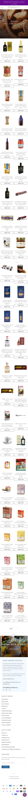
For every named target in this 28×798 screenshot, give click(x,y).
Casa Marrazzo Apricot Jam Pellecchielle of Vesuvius (7, 105)
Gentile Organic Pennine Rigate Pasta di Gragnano (7, 326)
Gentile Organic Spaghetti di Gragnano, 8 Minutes (21, 326)
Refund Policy (6, 740)
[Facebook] (3, 690)
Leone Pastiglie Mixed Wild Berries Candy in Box (7, 569)
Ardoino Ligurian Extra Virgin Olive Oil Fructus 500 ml (21, 56)
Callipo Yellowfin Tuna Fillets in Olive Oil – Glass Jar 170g (7, 81)
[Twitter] (6, 690)
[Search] (26, 7)
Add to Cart (7, 61)
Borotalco (5, 706)
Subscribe (5, 766)
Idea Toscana (5, 704)
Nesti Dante (5, 701)
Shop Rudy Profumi (14, 649)
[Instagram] (9, 690)
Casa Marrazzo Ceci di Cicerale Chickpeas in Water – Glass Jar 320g (21, 105)
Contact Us (5, 735)
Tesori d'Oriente (6, 722)
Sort (13, 634)
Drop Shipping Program (8, 747)
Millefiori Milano (6, 720)
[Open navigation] (1, 7)
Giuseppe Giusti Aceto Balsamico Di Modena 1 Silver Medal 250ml (7, 351)
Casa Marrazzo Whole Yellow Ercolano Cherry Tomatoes (7, 178)
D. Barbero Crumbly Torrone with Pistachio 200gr (7, 228)
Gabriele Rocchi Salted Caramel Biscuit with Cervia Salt (21, 277)
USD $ (13, 773)
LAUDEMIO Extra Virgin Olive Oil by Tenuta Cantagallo (21, 450)
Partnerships (5, 744)
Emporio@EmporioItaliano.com (10, 687)
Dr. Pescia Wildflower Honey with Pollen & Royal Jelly (20, 252)
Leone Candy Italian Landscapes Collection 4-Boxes (20, 474)
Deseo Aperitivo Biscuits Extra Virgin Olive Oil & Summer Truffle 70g (7, 252)
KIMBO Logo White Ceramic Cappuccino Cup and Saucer (7, 450)
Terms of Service (6, 742)
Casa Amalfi (5, 699)
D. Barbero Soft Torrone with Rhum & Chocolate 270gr (21, 228)
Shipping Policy (6, 737)
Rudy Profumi (5, 715)
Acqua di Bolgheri (7, 713)
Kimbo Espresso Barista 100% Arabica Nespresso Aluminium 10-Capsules (21, 400)
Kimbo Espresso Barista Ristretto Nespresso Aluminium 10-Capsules (7, 425)
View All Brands (6, 725)
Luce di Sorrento (6, 718)
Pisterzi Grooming (7, 711)
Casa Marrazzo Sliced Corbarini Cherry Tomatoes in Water (20, 153)
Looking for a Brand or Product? (11, 749)
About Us (4, 733)
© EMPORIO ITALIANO (14, 776)
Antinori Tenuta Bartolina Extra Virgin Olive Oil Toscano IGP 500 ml (7, 56)
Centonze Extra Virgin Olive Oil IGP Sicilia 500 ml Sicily (21, 178)
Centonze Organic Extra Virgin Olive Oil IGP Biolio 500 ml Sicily (7, 203)
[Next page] (17, 627)
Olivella (4, 708)
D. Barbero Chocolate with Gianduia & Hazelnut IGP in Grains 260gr (20, 203)
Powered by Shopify (14, 778)
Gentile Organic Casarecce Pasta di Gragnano (7, 302)
